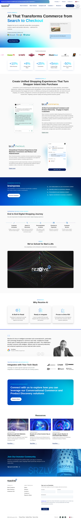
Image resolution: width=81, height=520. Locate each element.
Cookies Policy (29, 517)
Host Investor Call (24, 1)
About (25, 487)
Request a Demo (28, 495)
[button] (38, 353)
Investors (26, 491)
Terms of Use (35, 517)
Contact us (26, 493)
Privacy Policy (22, 517)
